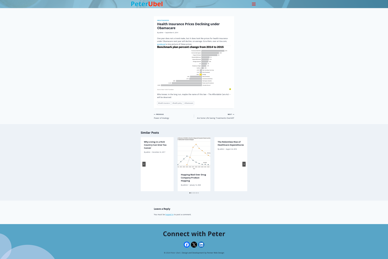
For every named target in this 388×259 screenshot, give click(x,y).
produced (161, 44)
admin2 (185, 185)
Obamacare (189, 103)
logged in (169, 214)
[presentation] (194, 153)
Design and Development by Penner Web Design (203, 253)
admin (161, 33)
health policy (177, 103)
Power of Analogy (161, 116)
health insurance (164, 103)
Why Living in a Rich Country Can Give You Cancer (155, 144)
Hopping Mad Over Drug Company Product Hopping (193, 177)
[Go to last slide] (144, 164)
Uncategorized (163, 20)
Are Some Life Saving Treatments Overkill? (215, 116)
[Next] (244, 164)
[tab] (189, 192)
